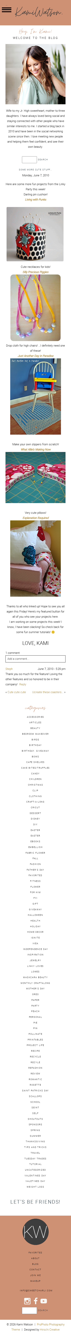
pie (36, 1022)
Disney (35, 818)
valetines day (35, 1181)
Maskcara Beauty (35, 977)
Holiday (35, 926)
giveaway (35, 909)
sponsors (35, 1124)
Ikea (35, 943)
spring (35, 1130)
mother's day (35, 988)
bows (35, 756)
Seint (35, 1107)
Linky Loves (35, 966)
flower (35, 886)
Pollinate (35, 1033)
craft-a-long (35, 801)
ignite (35, 937)
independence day (35, 949)
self (35, 1113)
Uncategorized (35, 1169)
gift (35, 903)
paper (35, 1000)
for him (35, 892)
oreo (35, 994)
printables (35, 1039)
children (35, 779)
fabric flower (35, 852)
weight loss (35, 1186)
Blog (35, 1264)
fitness (35, 881)
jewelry (35, 960)
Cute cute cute (17, 692)
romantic (35, 1079)
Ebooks (35, 841)
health (35, 920)
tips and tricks (35, 1147)
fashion (35, 864)
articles (35, 722)
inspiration (35, 954)
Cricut (35, 807)
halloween (35, 915)
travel (35, 1152)
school (35, 1102)
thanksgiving (35, 1141)
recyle (35, 1062)
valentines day (35, 1175)
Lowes (35, 971)
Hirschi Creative (50, 1330)
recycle (35, 1056)
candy (35, 773)
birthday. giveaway (35, 750)
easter (35, 830)
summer (35, 1135)
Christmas (35, 784)
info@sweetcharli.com (36, 1290)
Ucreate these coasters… (47, 692)
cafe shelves (35, 762)
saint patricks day (35, 1090)
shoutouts (35, 1118)
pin (35, 1028)
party (35, 1005)
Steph (9, 669)
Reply (22, 684)
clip (35, 790)
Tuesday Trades (35, 1158)
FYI (36, 898)
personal (35, 1017)
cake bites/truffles (35, 767)
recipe (35, 1050)
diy (35, 824)
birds (35, 739)
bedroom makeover (35, 733)
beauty (35, 728)
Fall (35, 858)
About (35, 1258)
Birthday (35, 745)
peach (35, 1011)
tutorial (35, 1164)
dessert (35, 813)
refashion (35, 1067)
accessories (35, 716)
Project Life (35, 1045)
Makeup (35, 1281)
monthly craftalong (36, 983)
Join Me (35, 1275)
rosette (35, 1084)
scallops (35, 1096)
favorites (35, 875)
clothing (35, 796)
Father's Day (35, 869)
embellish (35, 847)
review (35, 1073)
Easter (35, 835)
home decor (35, 931)
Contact (35, 1269)
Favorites (35, 1252)
